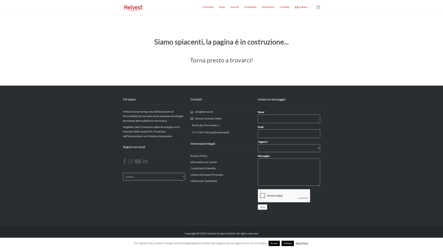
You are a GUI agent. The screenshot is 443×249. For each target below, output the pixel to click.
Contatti (285, 6)
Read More (302, 243)
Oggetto (263, 141)
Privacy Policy (198, 155)
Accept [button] (274, 243)
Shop (222, 6)
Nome (262, 111)
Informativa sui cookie (203, 162)
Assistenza (268, 6)
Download (250, 6)
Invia (262, 207)
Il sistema (208, 6)
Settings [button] (288, 243)
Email (261, 126)
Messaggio (264, 155)
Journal (234, 6)
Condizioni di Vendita (203, 168)
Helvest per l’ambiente (203, 180)
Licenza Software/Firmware (206, 174)
